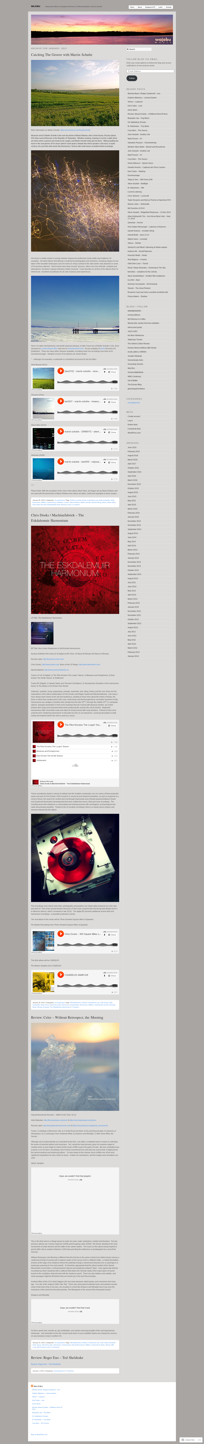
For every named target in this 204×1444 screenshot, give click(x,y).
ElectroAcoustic (55, 1005)
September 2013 (134, 574)
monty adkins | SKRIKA (137, 352)
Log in (130, 421)
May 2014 (132, 542)
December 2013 (134, 562)
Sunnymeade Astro (135, 360)
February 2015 (134, 513)
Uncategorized (60, 500)
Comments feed (134, 429)
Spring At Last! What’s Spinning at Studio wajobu (147, 247)
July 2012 (132, 632)
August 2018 (133, 455)
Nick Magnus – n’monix (137, 259)
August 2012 (133, 627)
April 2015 (132, 505)
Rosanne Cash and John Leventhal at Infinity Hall (148, 292)
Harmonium (84, 1005)
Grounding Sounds (135, 364)
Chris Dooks (104, 1002)
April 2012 (132, 644)
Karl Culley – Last (135, 106)
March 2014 (132, 550)
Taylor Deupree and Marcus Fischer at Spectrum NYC (149, 200)
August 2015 (133, 492)
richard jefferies (134, 315)
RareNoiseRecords (76, 349)
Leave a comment (73, 504)
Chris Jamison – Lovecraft (138, 196)
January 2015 (133, 517)
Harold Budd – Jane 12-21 (138, 235)
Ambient (73, 500)
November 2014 (134, 525)
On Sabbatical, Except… (137, 122)
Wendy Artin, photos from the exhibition (143, 323)
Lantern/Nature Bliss (49, 349)
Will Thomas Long (43, 1347)
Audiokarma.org (92, 500)
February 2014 (134, 554)
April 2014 (132, 546)
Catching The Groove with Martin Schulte (61, 54)
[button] (75, 93)
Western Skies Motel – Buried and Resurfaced (146, 147)
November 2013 (134, 566)
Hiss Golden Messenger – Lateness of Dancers (147, 227)
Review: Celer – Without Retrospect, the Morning (67, 1017)
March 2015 (132, 509)
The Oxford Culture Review (139, 344)
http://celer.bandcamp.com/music (83, 1120)
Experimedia (74, 1005)
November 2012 (134, 615)
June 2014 (132, 537)
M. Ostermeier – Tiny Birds (138, 126)
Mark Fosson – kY (135, 139)
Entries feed (132, 425)
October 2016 (133, 468)
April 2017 (132, 464)
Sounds (168, 7)
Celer (101, 1342)
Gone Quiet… (133, 110)
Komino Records (109, 1005)
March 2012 (132, 648)
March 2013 (132, 599)
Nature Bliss (111, 502)
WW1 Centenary (134, 376)
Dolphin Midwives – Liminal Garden (142, 98)
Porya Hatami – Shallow (137, 296)
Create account (134, 416)
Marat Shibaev (75, 502)
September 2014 (134, 529)
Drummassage (134, 175)
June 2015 (132, 496)
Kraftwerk (59, 502)
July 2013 (132, 582)
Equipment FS (150, 7)
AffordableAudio (75, 1002)
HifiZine (43, 502)
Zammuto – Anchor (135, 223)
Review (63, 504)
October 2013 (133, 570)
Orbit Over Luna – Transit (138, 264)
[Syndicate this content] (32, 1386)
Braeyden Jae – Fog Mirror (138, 118)
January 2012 (133, 656)
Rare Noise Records (39, 504)
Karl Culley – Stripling (136, 171)
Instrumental (51, 502)
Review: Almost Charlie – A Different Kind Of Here (148, 114)
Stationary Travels (135, 340)
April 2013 (132, 595)
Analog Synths (81, 500)
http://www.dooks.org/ (50, 665)
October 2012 (133, 619)
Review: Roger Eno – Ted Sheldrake (57, 1357)
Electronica (36, 502)
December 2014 (134, 521)
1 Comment (75, 1007)
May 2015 (132, 501)
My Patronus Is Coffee (136, 319)
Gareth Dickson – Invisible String (141, 231)
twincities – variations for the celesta (142, 272)
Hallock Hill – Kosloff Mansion (140, 251)
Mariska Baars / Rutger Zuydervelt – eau (144, 93)
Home (132, 7)
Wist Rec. (131, 368)
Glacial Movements (78, 1345)
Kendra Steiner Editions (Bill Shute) (142, 348)
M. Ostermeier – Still (136, 188)
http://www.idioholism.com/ (89, 665)
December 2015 (134, 484)
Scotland (46, 1007)
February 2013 (134, 603)
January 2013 (133, 607)
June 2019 (132, 447)
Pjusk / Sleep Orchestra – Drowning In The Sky (146, 268)
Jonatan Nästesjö (135, 356)
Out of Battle (133, 380)
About (140, 7)
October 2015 (133, 488)
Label (160, 7)
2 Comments (55, 1347)
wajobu (35, 6)
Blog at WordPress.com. (39, 1434)
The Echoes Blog (135, 385)
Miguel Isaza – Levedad (137, 239)
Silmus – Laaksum (135, 102)
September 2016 (134, 472)
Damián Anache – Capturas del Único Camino (146, 167)
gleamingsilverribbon (136, 389)
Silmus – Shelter (134, 243)
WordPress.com (134, 433)
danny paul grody (135, 327)
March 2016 (132, 480)
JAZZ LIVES (132, 331)
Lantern (66, 502)
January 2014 (133, 558)
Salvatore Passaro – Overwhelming (142, 143)
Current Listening (135, 192)
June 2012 (132, 636)
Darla (102, 349)
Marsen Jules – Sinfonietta (138, 204)
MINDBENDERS (134, 311)
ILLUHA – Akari (134, 280)
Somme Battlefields (135, 372)
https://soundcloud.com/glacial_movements (90, 1126)
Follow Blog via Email (142, 59)
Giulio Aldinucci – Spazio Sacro (140, 163)
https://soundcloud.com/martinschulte (75, 130)
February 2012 (134, 652)
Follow (132, 78)
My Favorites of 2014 (136, 208)
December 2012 (134, 611)
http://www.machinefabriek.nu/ (57, 670)
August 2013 (133, 578)
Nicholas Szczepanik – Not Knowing (142, 284)
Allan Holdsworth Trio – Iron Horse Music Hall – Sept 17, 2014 (149, 217)
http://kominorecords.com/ (53, 659)
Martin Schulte (86, 502)
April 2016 (132, 476)
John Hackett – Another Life (139, 134)
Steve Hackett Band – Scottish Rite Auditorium (146, 276)
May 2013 (132, 591)
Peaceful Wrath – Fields (137, 255)
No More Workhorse (136, 335)
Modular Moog (96, 502)
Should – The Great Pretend (139, 288)
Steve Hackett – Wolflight (138, 184)
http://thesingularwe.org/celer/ (56, 1120)
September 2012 (134, 623)
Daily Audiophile (104, 500)
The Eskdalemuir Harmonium (60, 1007)
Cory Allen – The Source (137, 130)
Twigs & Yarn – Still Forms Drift (140, 180)
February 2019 (134, 451)
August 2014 (133, 533)
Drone (47, 1005)
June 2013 (132, 587)
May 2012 (132, 640)
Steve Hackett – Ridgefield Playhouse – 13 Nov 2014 (149, 212)
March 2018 (132, 460)
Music (104, 502)
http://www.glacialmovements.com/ (57, 1126)
